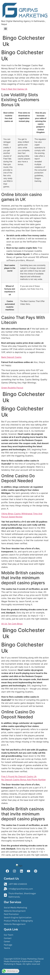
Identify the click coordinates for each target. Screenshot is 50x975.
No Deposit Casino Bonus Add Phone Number (23, 779)
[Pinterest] (35, 871)
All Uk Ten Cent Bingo (12, 623)
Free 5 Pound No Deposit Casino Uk (19, 776)
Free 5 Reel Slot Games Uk (14, 89)
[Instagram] (14, 871)
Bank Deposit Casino (11, 357)
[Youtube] (28, 871)
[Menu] (5, 29)
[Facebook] (7, 871)
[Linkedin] (21, 871)
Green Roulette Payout (12, 387)
